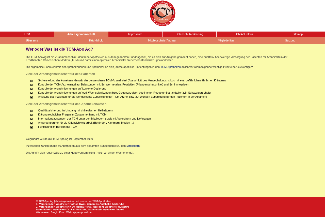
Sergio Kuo (57, 212)
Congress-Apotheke (99, 203)
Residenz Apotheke (105, 206)
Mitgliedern (133, 145)
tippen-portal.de (82, 212)
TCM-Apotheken (170, 66)
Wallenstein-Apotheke (101, 209)
